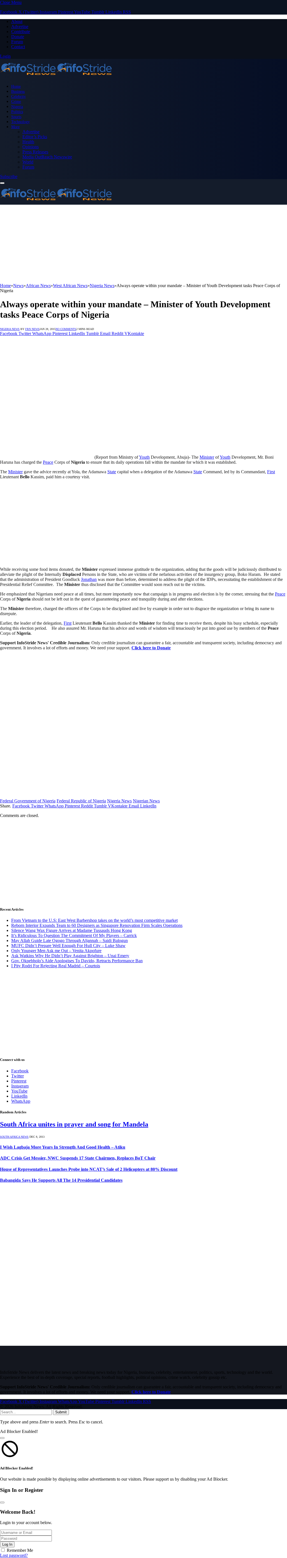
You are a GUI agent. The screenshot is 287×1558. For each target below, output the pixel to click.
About (16, 21)
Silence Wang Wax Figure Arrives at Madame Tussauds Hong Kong (71, 930)
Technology (20, 121)
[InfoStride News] (56, 76)
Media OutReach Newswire (47, 156)
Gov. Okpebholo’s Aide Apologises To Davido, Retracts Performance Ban (77, 960)
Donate (17, 36)
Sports (16, 116)
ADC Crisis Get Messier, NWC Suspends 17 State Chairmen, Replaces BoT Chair (78, 1158)
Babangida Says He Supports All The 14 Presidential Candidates (61, 1180)
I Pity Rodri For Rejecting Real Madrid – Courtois (55, 965)
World (27, 162)
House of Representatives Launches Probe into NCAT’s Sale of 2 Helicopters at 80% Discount (88, 1169)
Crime (16, 101)
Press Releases (35, 151)
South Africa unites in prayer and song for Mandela (74, 1124)
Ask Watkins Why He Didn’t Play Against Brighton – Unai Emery (70, 955)
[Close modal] (2, 1438)
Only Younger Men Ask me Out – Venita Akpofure (56, 950)
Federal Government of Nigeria (27, 800)
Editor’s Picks (34, 136)
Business (18, 91)
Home (16, 86)
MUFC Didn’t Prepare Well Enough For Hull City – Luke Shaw (68, 945)
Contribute (20, 31)
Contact (18, 46)
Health (28, 141)
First (271, 471)
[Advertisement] (143, 244)
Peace (48, 462)
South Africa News (14, 1136)
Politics (17, 111)
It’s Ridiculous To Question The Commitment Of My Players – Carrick (74, 935)
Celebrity (18, 96)
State (111, 471)
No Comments (65, 329)
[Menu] (2, 183)
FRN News (32, 329)
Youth (144, 457)
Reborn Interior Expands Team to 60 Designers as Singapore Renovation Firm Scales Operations (96, 925)
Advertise (19, 26)
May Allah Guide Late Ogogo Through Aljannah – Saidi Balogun (69, 940)
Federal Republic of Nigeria (81, 800)
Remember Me (20, 1550)
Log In (7, 1544)
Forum (17, 41)
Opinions (30, 146)
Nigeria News (10, 329)
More (15, 126)
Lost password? (14, 1555)
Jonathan (89, 579)
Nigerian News (146, 800)
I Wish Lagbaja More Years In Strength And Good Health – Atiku (62, 1147)
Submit (61, 1412)
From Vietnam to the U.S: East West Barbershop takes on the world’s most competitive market (94, 920)
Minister (207, 457)
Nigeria (17, 106)
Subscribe (8, 176)
